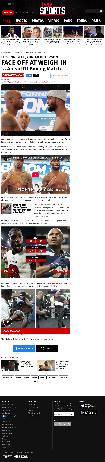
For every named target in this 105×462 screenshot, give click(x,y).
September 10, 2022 (42, 82)
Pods (68, 21)
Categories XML (7, 433)
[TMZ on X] (6, 4)
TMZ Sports (52, 377)
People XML (6, 442)
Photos (38, 21)
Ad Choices (6, 413)
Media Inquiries (33, 416)
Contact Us (31, 404)
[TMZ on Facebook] (3, 4)
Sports (21, 21)
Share (25, 348)
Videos (53, 21)
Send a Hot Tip (33, 407)
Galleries (5, 436)
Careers (30, 410)
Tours (82, 21)
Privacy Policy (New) (9, 407)
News (6, 21)
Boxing (34, 377)
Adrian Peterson (22, 377)
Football (63, 377)
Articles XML (6, 422)
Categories (6, 430)
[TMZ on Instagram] (13, 4)
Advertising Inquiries (34, 413)
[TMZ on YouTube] (64, 424)
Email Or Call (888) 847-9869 (25, 12)
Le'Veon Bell (8, 377)
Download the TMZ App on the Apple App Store (88, 405)
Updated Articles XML (9, 427)
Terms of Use (6, 410)
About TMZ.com (7, 404)
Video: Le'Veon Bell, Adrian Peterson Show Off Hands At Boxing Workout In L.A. (15, 334)
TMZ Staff (6, 79)
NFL (35, 381)
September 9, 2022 (14, 82)
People (4, 439)
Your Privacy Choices (13, 416)
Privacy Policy (58, 410)
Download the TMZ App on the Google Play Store (88, 412)
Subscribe (72, 414)
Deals (96, 21)
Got (8, 12)
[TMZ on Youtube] (9, 3)
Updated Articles (7, 424)
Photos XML (6, 445)
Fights (42, 377)
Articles (4, 419)
